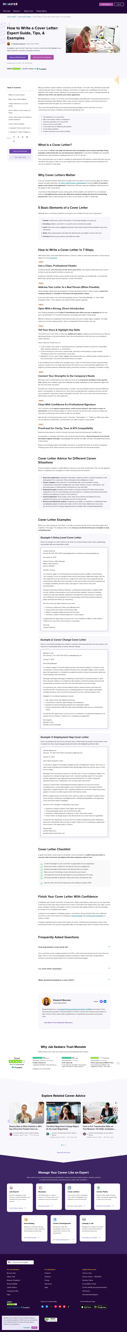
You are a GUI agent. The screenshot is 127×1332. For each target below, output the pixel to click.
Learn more (26, 1327)
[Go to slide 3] (65, 1145)
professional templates (94, 916)
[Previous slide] (9, 1121)
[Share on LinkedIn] (22, 137)
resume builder (77, 916)
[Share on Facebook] (14, 137)
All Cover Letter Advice (74, 1206)
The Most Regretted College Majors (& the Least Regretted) (62, 1127)
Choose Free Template (42, 57)
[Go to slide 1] (61, 1145)
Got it (34, 1327)
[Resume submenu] (20, 10)
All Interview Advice (30, 1237)
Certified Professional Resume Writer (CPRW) (74, 1009)
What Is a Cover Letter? (17, 95)
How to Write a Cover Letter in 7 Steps (20, 111)
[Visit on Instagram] (18, 137)
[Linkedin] (104, 1001)
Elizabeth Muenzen (19, 44)
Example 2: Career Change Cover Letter (21, 132)
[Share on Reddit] (27, 137)
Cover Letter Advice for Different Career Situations (20, 118)
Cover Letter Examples (16, 124)
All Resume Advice (44, 1206)
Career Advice (11, 17)
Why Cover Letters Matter (17, 99)
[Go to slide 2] (63, 1145)
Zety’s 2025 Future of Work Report (74, 183)
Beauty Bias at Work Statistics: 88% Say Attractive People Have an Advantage (25, 1127)
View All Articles (63, 1153)
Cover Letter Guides (24, 17)
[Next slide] (118, 1121)
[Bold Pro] (101, 1001)
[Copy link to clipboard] (14, 141)
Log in (119, 4)
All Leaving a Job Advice (89, 1237)
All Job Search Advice (16, 1208)
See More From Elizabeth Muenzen (58, 1022)
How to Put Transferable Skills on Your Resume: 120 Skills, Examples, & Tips (99, 1127)
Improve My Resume (17, 57)
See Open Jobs (20, 157)
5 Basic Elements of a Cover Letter (18, 105)
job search (53, 258)
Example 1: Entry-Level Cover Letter (21, 128)
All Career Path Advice (104, 1206)
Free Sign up (106, 4)
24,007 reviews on (13, 1307)
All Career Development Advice (63, 1240)
